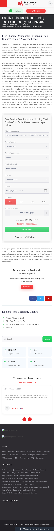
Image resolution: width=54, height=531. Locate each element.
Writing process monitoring (37, 455)
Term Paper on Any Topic (11, 481)
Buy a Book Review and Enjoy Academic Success (19, 493)
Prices (39, 451)
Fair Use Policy (45, 524)
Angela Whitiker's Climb (15, 318)
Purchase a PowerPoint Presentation (34, 481)
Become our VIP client (25, 237)
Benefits (23, 455)
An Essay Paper (38, 470)
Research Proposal (31, 478)
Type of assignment (12, 153)
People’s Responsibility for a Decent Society (23, 324)
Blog (16, 458)
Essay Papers (35, 473)
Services (11, 451)
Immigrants (10, 327)
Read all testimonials (26, 382)
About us (5, 455)
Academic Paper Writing (22, 470)
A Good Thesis (7, 470)
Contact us (40, 458)
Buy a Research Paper (20, 473)
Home (4, 451)
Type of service (10, 142)
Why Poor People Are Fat (15, 321)
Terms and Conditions (11, 524)
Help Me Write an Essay (28, 475)
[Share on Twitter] (40, 298)
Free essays (24, 458)
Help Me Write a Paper (10, 475)
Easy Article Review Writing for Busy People (17, 484)
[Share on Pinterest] (48, 298)
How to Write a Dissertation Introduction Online (18, 490)
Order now (36, 11)
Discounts (46, 451)
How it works (20, 451)
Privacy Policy (24, 524)
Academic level (11, 164)
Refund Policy (34, 524)
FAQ (32, 458)
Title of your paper (12, 131)
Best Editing (6, 473)
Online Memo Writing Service (12, 487)
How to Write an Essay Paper (12, 478)
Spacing (8, 175)
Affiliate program (7, 458)
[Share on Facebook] (33, 298)
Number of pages (11, 208)
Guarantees (14, 455)
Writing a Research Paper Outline (36, 487)
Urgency (8, 186)
